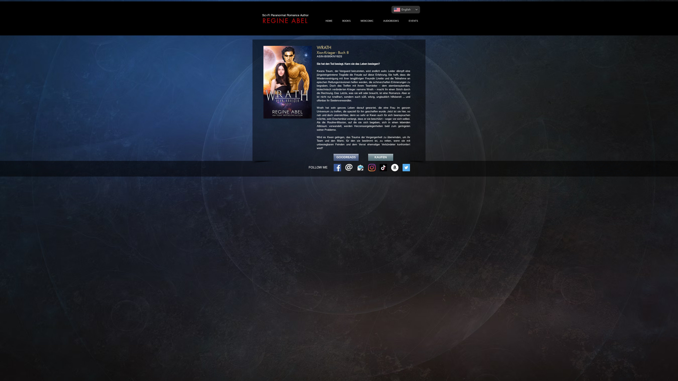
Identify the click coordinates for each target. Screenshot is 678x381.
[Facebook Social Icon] (337, 167)
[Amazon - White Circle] (395, 167)
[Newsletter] (360, 167)
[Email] (349, 167)
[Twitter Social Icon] (406, 167)
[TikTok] (383, 167)
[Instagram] (372, 167)
